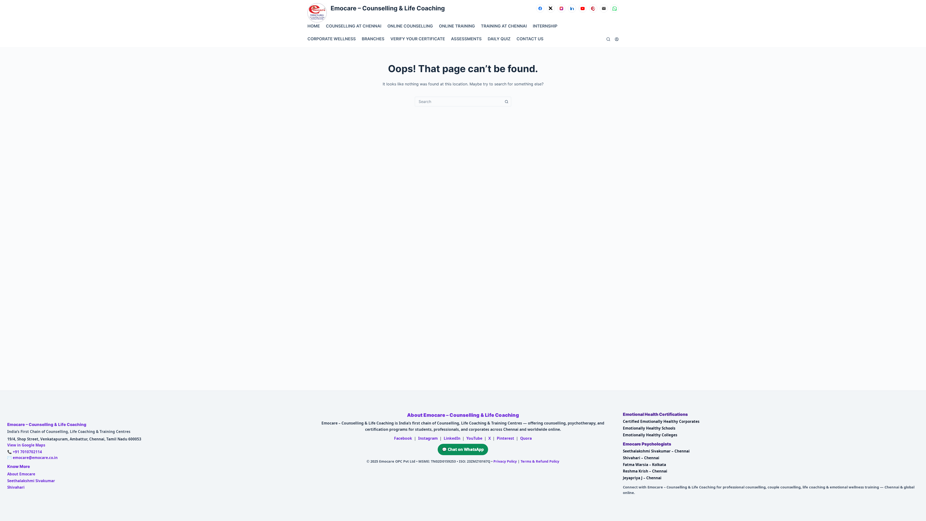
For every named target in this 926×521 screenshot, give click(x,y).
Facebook (403, 438)
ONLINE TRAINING (457, 26)
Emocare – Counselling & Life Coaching (388, 8)
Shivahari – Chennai (641, 457)
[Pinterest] (593, 8)
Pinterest (505, 438)
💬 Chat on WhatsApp (463, 449)
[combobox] (458, 101)
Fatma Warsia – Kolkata (644, 464)
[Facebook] (540, 8)
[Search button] (506, 101)
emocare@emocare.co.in (35, 457)
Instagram (428, 438)
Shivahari (16, 487)
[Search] (608, 39)
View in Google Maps (26, 445)
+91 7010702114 (27, 451)
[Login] (617, 39)
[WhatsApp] (614, 8)
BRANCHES (373, 39)
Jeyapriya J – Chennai (642, 477)
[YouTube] (583, 8)
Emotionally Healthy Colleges (650, 434)
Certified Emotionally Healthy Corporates (661, 421)
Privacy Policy (505, 461)
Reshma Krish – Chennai (645, 471)
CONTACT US (530, 39)
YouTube (474, 438)
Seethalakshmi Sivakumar (31, 480)
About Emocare (21, 474)
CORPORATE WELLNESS (331, 39)
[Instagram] (561, 8)
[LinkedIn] (572, 8)
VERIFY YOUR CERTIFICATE (417, 39)
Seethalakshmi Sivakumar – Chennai (656, 451)
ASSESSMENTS (466, 39)
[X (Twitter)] (551, 8)
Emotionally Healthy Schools (649, 428)
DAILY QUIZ (499, 39)
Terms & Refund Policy (540, 461)
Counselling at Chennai (353, 26)
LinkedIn (452, 438)
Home (313, 26)
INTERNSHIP (545, 26)
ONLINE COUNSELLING (410, 26)
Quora (526, 438)
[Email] (604, 8)
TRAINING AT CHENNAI (504, 26)
